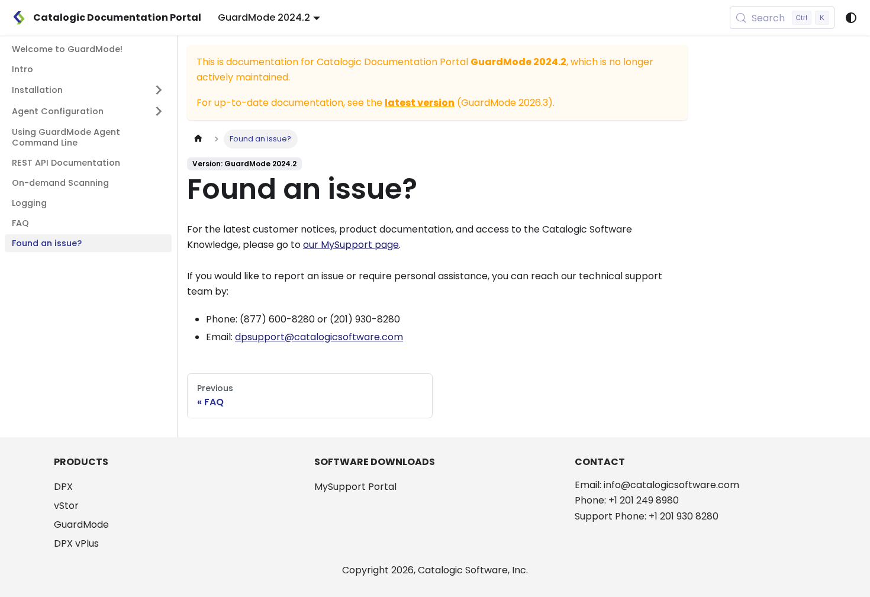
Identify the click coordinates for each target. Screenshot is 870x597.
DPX (63, 486)
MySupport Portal (355, 486)
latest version (420, 102)
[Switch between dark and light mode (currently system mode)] (851, 17)
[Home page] (198, 139)
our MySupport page (351, 244)
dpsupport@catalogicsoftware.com (319, 337)
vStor (66, 505)
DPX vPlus (76, 543)
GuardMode (81, 524)
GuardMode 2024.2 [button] (264, 17)
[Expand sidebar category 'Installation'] (159, 89)
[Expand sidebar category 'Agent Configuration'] (159, 111)
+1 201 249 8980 (643, 500)
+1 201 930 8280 (683, 516)
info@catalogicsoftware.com (671, 485)
